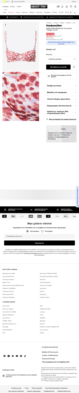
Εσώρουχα (43, 288)
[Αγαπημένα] (71, 6)
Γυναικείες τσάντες (8, 291)
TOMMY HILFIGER (45, 309)
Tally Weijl (5, 327)
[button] (61, 59)
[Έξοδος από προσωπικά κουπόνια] (58, 6)
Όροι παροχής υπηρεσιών (16, 391)
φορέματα (43, 294)
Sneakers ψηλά (44, 297)
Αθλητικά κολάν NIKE (8, 273)
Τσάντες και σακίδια (46, 285)
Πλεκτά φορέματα (45, 282)
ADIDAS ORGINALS (8, 315)
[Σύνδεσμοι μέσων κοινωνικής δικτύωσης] (4, 356)
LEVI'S (42, 315)
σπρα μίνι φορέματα (8, 297)
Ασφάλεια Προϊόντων (64, 391)
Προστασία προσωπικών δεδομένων (56, 388)
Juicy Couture (44, 330)
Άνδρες (12, 6)
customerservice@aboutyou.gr (33, 253)
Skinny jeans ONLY (8, 294)
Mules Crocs (6, 282)
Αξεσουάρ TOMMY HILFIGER (48, 273)
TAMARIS (42, 318)
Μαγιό (62, 23)
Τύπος (27, 388)
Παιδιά (19, 6)
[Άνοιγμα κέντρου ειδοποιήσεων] (66, 6)
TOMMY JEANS (7, 321)
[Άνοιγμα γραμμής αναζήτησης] (74, 13)
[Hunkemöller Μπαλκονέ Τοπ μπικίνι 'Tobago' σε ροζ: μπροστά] (20, 46)
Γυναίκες (5, 6)
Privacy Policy (23, 251)
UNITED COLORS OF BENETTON (49, 327)
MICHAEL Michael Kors (9, 324)
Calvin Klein (5, 306)
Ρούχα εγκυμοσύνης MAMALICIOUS (13, 285)
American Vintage (7, 309)
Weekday (42, 321)
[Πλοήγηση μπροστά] (70, 12)
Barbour (42, 324)
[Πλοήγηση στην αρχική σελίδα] (13, 348)
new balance (6, 318)
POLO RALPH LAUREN (9, 312)
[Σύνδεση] (62, 6)
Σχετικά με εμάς (16, 388)
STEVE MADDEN (7, 330)
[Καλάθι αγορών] (75, 6)
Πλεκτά (42, 291)
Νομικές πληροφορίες (34, 391)
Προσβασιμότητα (49, 391)
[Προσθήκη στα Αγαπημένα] (74, 67)
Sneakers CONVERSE (8, 288)
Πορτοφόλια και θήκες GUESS (49, 276)
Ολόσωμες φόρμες (8, 279)
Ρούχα (56, 23)
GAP (3, 333)
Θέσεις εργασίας (37, 388)
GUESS (42, 333)
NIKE (41, 306)
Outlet (7, 1)
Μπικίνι (69, 23)
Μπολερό (43, 279)
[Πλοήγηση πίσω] (5, 25)
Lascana (42, 312)
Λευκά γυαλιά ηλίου (8, 276)
